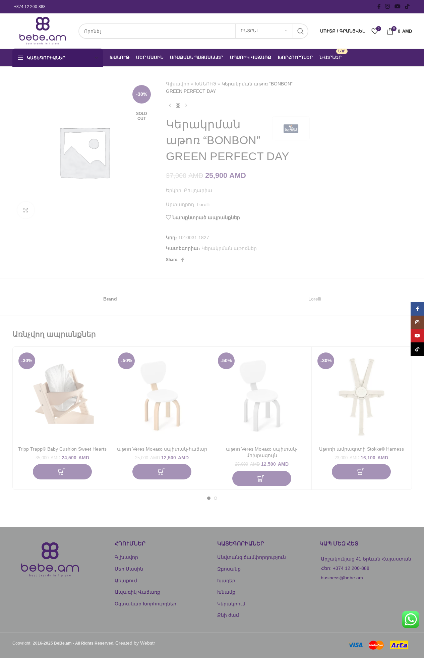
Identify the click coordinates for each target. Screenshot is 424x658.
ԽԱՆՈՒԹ (205, 83)
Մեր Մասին (129, 569)
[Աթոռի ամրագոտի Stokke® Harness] (361, 396)
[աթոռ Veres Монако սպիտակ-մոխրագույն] (262, 396)
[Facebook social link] (379, 6)
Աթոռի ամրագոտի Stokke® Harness (361, 449)
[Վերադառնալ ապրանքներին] (178, 106)
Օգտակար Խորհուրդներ (145, 603)
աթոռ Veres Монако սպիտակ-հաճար (162, 449)
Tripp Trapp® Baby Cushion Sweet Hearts (62, 449)
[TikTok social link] (407, 6)
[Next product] (186, 106)
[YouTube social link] (397, 6)
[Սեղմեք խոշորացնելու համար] (25, 210)
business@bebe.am (342, 577)
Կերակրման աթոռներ (229, 248)
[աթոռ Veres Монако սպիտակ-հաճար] (162, 396)
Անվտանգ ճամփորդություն (251, 557)
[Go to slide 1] (208, 498)
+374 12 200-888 (30, 6)
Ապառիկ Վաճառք (137, 592)
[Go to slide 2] (215, 498)
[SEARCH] (300, 31)
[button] (62, 471)
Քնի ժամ (228, 615)
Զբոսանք (229, 569)
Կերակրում (231, 603)
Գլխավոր (177, 83)
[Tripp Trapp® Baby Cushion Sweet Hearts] (62, 396)
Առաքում (126, 580)
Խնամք (226, 592)
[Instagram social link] (387, 6)
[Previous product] (170, 106)
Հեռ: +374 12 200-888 (345, 568)
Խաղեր (226, 580)
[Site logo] (42, 30)
